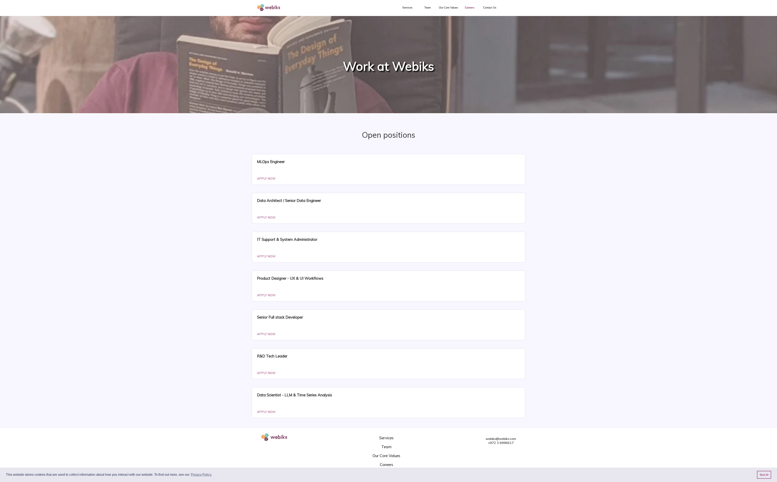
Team (427, 7)
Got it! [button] (764, 474)
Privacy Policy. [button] (201, 474)
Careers (469, 7)
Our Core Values (448, 7)
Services (407, 7)
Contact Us (489, 7)
